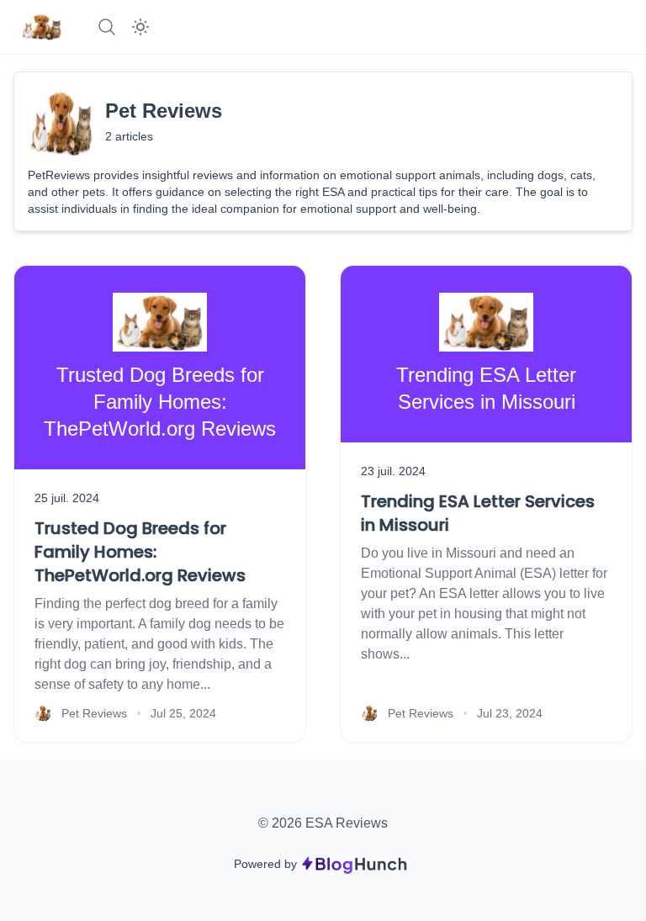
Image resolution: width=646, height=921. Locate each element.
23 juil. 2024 (393, 471)
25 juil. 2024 (66, 498)
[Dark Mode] (140, 27)
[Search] (107, 27)
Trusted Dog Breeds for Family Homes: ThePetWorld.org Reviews (140, 551)
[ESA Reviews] (41, 26)
